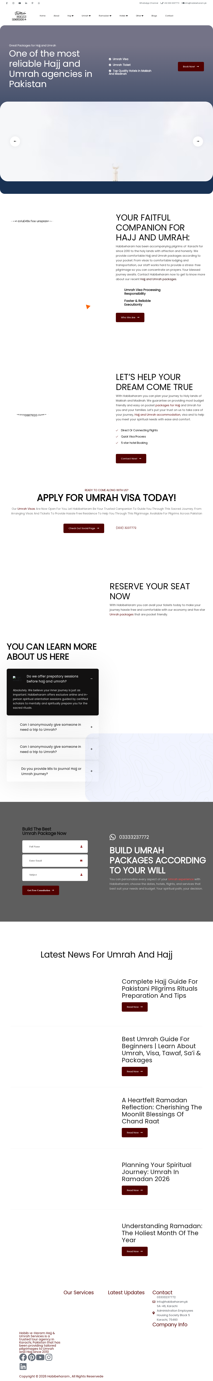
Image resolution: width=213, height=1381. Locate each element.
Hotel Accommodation (127, 1315)
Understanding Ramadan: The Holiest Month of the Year (162, 1233)
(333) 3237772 (126, 527)
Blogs (154, 15)
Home (42, 15)
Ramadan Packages (125, 1303)
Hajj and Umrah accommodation (157, 415)
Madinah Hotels (130, 1320)
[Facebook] (23, 1357)
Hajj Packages (121, 1297)
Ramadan (104, 15)
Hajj (69, 15)
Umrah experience (181, 879)
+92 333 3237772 (171, 3)
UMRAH (71, 1304)
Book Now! (189, 66)
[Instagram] (49, 1357)
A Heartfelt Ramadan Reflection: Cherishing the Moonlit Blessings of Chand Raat (162, 1111)
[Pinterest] (32, 1357)
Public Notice (164, 1342)
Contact (169, 15)
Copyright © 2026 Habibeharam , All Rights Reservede (61, 1376)
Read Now (133, 1007)
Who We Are (128, 317)
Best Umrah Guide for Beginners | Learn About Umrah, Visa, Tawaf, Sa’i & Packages (161, 1049)
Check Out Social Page (82, 528)
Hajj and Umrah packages (158, 279)
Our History (163, 1348)
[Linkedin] (23, 1366)
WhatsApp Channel (149, 3)
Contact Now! (129, 458)
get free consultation (39, 890)
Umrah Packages (123, 1309)
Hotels (122, 15)
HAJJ (70, 1310)
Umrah (85, 15)
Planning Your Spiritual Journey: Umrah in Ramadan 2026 (156, 1171)
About (56, 15)
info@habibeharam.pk (195, 3)
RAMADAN (73, 1297)
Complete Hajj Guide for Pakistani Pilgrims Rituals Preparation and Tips (160, 988)
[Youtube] (40, 1357)
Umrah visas (26, 509)
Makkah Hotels (130, 1324)
